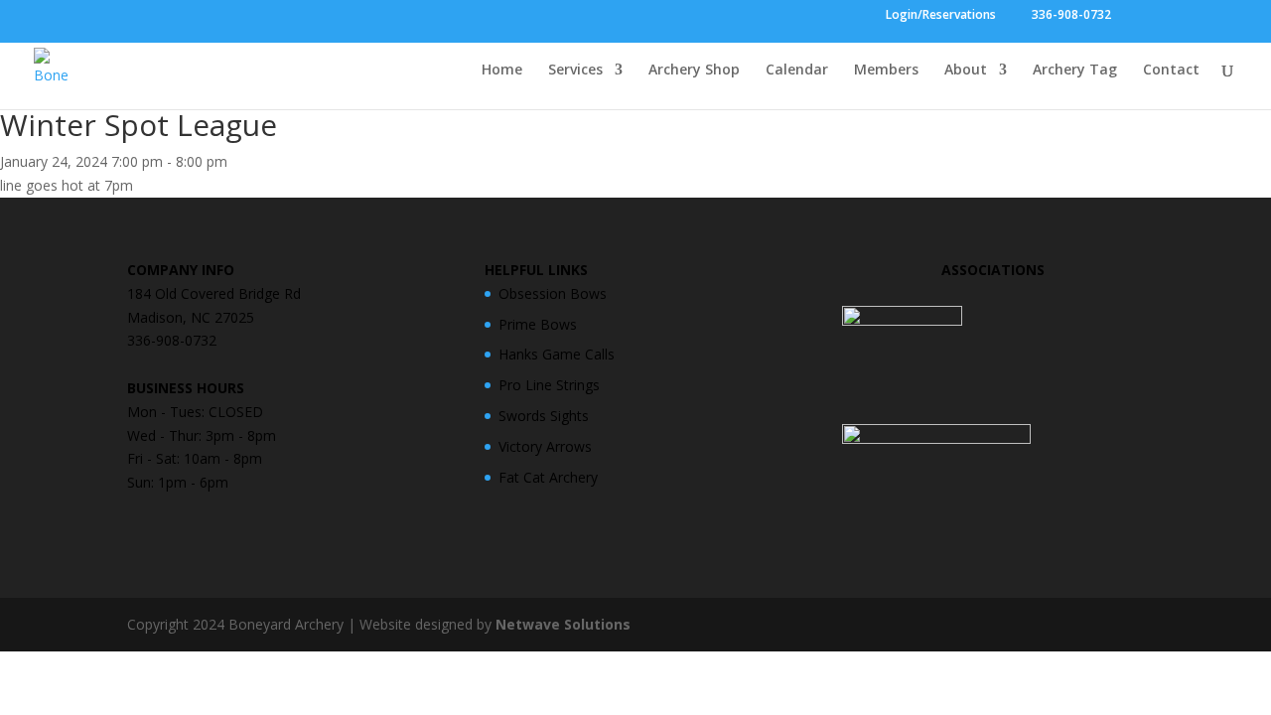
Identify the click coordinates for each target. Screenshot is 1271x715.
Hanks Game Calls (556, 354)
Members (886, 70)
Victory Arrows (545, 446)
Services (575, 70)
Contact (1171, 70)
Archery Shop (694, 70)
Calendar (797, 70)
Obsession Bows (552, 293)
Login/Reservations (941, 16)
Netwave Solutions (563, 624)
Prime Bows (537, 324)
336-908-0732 (1070, 16)
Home (502, 70)
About (965, 70)
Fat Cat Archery (548, 477)
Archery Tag (1075, 70)
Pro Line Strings (549, 384)
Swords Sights (543, 415)
